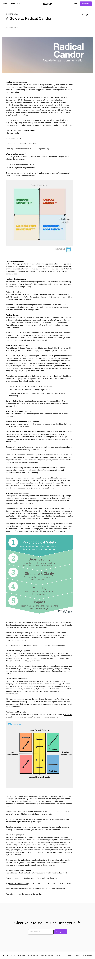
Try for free (85, 4)
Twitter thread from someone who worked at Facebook (44, 468)
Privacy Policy (21, 955)
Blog (18, 4)
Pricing (12, 4)
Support (13, 955)
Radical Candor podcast (18, 883)
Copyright (36, 955)
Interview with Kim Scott (15, 889)
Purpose (5, 4)
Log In (75, 4)
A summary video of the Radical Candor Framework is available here (32, 878)
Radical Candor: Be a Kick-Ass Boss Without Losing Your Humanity (31, 873)
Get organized (60, 932)
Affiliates (57, 955)
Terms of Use (49, 955)
